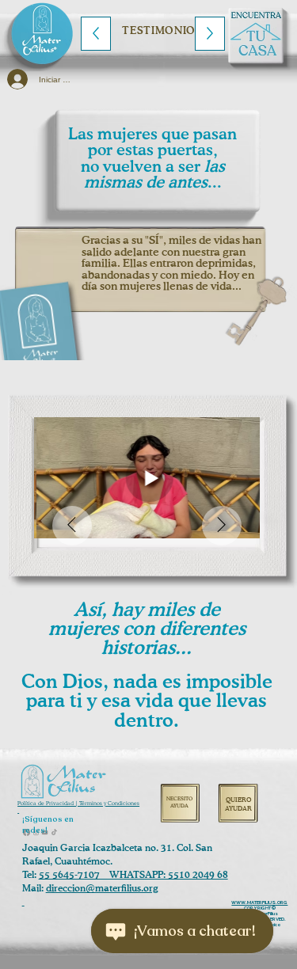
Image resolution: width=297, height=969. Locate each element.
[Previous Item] (72, 525)
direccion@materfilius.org (102, 889)
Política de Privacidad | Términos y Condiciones (78, 804)
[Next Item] (222, 525)
